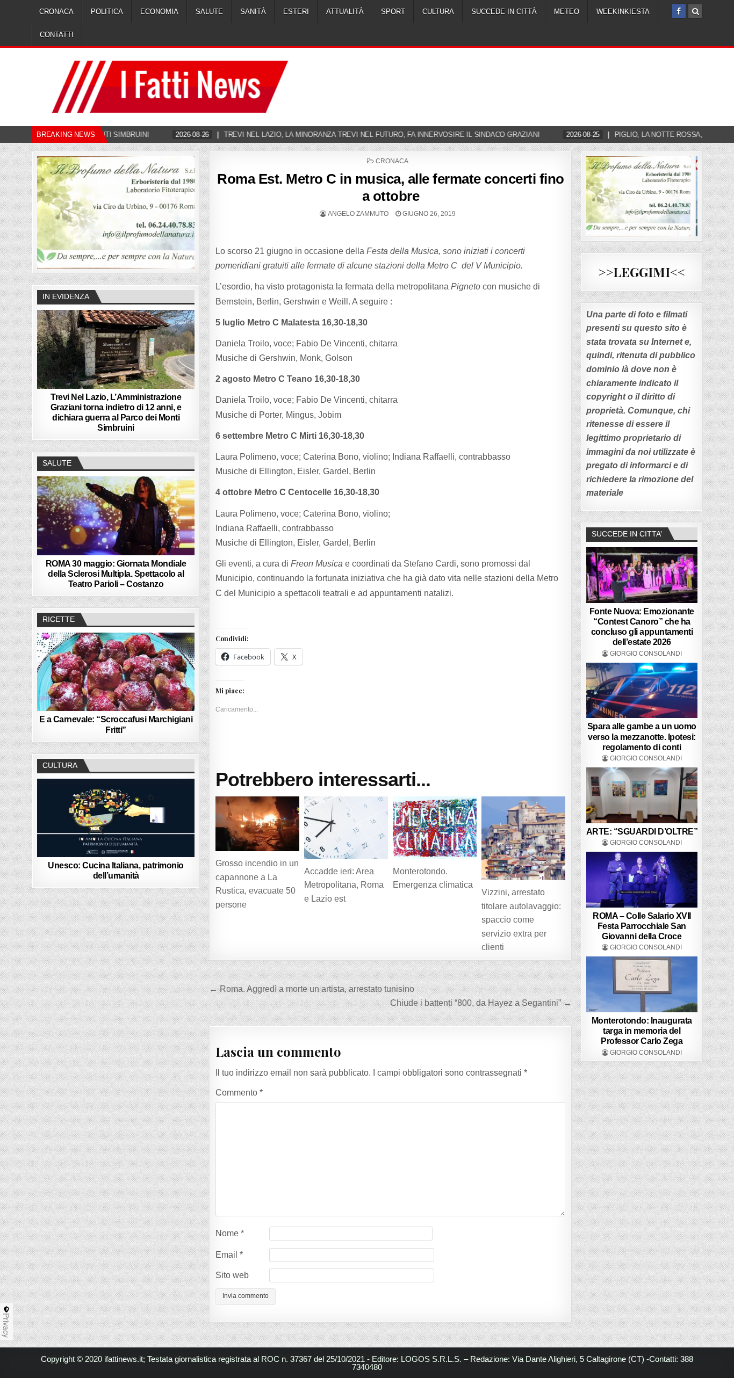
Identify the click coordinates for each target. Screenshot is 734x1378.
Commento (239, 1092)
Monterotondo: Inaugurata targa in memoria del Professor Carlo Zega (642, 1031)
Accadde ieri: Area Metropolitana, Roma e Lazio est (344, 885)
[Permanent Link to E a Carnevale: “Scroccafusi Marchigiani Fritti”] (116, 672)
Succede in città (504, 12)
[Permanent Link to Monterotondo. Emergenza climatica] (435, 827)
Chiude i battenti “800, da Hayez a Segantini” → (481, 1002)
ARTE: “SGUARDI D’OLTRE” (642, 831)
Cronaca (56, 12)
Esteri (296, 12)
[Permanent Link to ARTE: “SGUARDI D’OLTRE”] (642, 795)
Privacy (6, 1325)
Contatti (57, 35)
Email (229, 1254)
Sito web (232, 1275)
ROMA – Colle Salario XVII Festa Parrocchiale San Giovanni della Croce (642, 926)
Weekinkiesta (623, 12)
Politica (107, 12)
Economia (159, 12)
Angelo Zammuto (358, 213)
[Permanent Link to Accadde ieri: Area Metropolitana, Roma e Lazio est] (346, 827)
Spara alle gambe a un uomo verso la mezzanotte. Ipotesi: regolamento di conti (641, 736)
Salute (209, 12)
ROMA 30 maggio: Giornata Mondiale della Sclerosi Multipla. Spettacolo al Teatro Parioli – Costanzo (116, 574)
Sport (393, 12)
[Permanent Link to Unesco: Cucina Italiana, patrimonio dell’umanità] (116, 818)
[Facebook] (679, 11)
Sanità (253, 12)
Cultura (438, 12)
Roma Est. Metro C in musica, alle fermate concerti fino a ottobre (390, 187)
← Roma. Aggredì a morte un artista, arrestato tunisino (311, 988)
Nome (229, 1233)
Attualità (345, 12)
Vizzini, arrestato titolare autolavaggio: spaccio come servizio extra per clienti (521, 920)
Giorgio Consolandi (646, 653)
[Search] (695, 11)
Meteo (566, 12)
